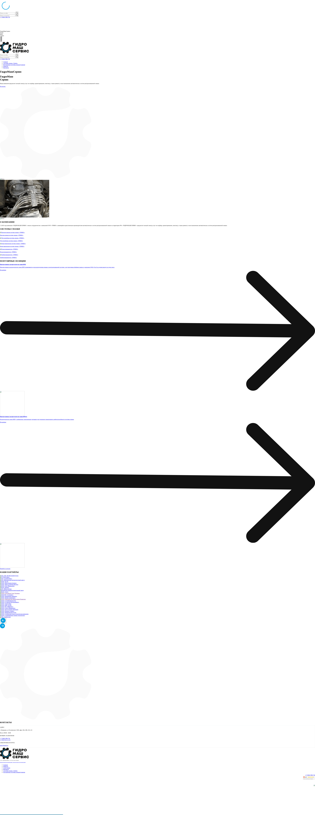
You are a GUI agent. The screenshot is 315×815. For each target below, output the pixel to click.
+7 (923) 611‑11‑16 (5, 740)
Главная (5, 62)
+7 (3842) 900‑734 (5, 17)
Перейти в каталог (5, 568)
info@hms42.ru (4, 745)
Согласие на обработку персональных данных (19, 762)
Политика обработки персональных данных (6, 762)
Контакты (6, 67)
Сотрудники (6, 768)
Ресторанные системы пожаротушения (14, 64)
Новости (5, 66)
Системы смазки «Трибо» (10, 63)
